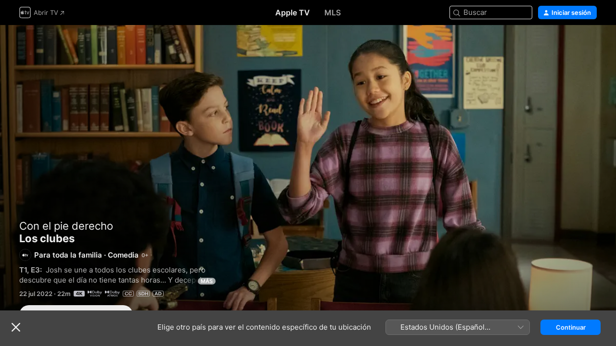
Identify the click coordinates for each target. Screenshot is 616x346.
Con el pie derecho (66, 226)
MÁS (207, 281)
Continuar (571, 327)
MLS (332, 12)
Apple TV (292, 12)
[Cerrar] (16, 327)
